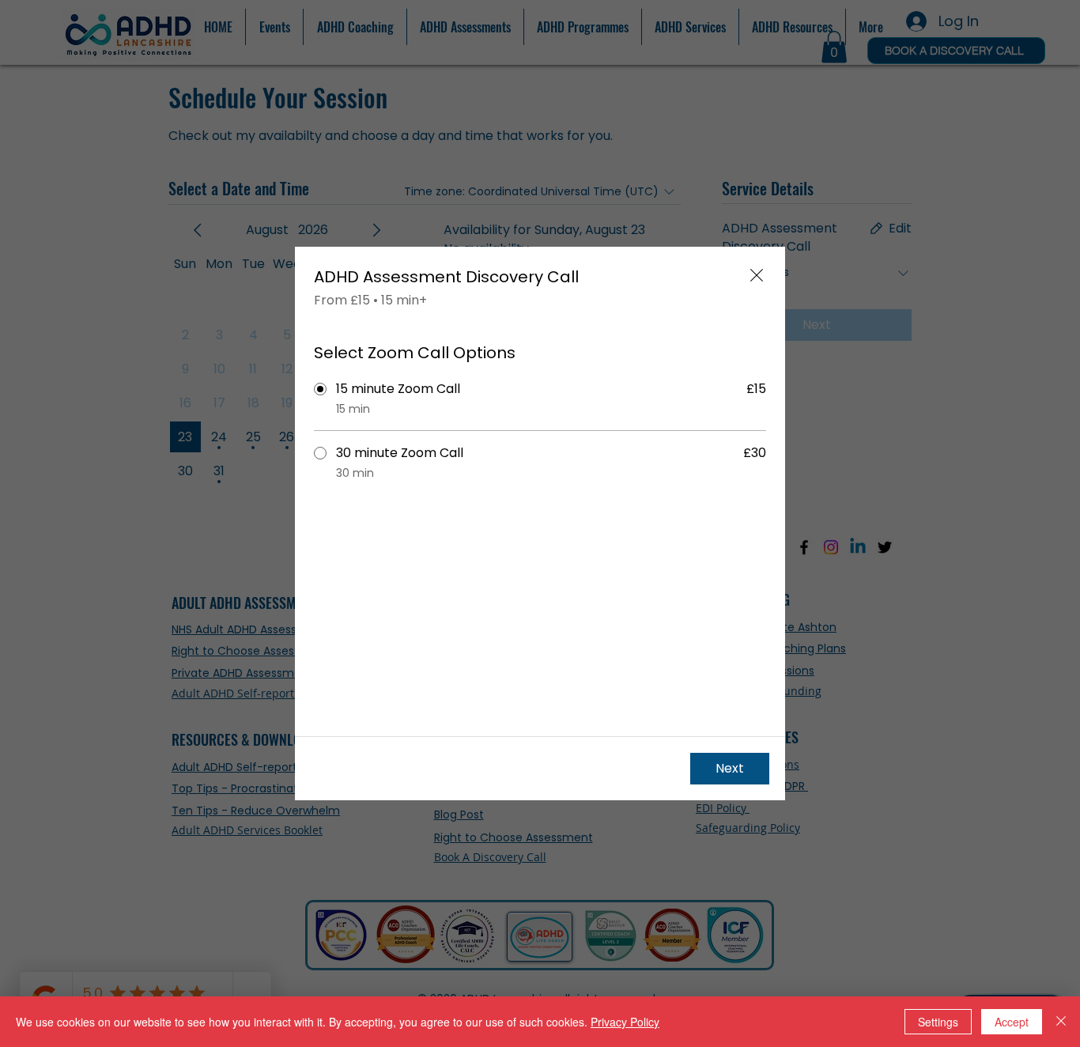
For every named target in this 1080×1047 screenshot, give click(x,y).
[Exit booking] (756, 275)
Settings (938, 1022)
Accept (1012, 1022)
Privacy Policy (625, 1022)
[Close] (1061, 1021)
